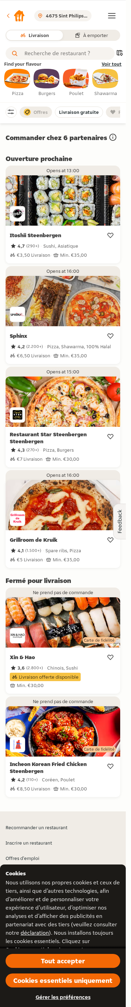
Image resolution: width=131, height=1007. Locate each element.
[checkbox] (17, 83)
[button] (15, 15)
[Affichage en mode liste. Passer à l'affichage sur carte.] (119, 54)
